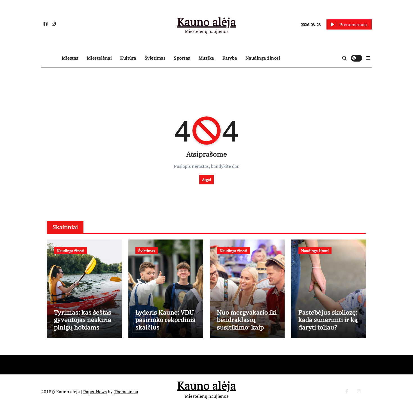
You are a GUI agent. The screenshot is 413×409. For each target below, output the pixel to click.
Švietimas (155, 58)
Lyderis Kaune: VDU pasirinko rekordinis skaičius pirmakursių (165, 323)
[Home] (50, 58)
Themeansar (126, 391)
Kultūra (128, 58)
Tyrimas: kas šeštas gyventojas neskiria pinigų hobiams (82, 319)
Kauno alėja (206, 21)
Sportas (182, 58)
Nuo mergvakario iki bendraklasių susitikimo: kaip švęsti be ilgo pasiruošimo (247, 327)
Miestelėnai (99, 58)
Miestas (70, 58)
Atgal (206, 179)
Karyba (230, 58)
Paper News (95, 391)
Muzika (206, 58)
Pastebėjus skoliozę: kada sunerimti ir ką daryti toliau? (328, 319)
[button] (368, 58)
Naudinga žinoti (263, 58)
